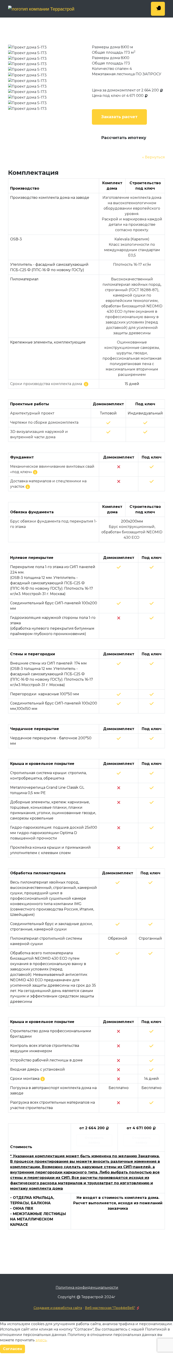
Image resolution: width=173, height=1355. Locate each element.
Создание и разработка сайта (58, 1308)
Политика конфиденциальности (87, 1287)
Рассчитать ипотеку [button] (123, 137)
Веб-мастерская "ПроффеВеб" (110, 1308)
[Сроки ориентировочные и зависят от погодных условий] (42, 1078)
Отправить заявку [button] (94, 1140)
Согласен (12, 1349)
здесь (41, 1340)
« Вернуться (153, 157)
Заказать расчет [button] (119, 116)
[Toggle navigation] (158, 9)
